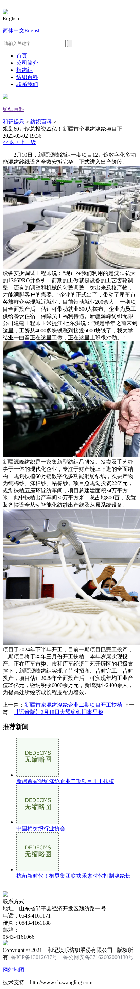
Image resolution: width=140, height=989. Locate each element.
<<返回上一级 (19, 142)
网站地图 (13, 970)
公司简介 (27, 63)
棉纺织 (24, 70)
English (32, 30)
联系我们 (27, 84)
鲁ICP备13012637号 (34, 957)
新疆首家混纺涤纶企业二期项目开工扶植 (73, 705)
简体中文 (13, 30)
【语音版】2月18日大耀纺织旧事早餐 (58, 712)
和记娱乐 (13, 122)
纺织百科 (27, 77)
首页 (21, 56)
